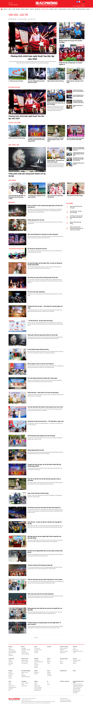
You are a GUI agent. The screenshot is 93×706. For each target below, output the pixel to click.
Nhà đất (10, 660)
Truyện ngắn (36, 660)
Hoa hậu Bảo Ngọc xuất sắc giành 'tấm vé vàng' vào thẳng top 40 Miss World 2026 (45, 263)
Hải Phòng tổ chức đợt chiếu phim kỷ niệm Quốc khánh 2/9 (44, 507)
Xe (47, 681)
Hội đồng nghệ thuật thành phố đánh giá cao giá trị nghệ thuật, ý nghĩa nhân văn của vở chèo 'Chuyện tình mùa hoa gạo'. (45, 469)
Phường (61, 661)
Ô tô (48, 683)
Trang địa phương (62, 9)
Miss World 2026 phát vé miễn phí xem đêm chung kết (43, 234)
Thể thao (69, 9)
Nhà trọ (10, 664)
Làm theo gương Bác (12, 651)
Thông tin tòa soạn (63, 698)
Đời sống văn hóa (13, 19)
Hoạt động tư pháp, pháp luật (78, 685)
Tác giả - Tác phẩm (22, 19)
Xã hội (13, 9)
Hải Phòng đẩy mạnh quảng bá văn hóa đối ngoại (41, 435)
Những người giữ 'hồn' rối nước (78, 106)
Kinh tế (9, 9)
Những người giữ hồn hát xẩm (36, 450)
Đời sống (73, 9)
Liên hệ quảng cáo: (63, 701)
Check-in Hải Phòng (37, 687)
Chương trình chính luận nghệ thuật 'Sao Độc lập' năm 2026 (32, 57)
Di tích (22, 673)
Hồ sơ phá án (75, 649)
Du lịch (48, 670)
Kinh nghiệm (49, 675)
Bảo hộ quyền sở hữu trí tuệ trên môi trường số (41, 364)
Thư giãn (35, 666)
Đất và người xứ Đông (80, 9)
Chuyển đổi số (62, 652)
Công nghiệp (23, 648)
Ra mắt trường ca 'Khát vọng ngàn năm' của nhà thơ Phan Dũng (75, 138)
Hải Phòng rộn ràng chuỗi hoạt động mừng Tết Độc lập (43, 277)
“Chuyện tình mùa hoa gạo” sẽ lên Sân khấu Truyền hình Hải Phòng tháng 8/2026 (36, 139)
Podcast (82, 6)
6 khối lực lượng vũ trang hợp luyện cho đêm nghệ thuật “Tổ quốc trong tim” (44, 623)
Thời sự (35, 684)
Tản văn (35, 663)
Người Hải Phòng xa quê (25, 676)
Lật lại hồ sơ (11, 688)
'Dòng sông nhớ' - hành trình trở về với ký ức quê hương (55, 161)
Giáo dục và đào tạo (63, 648)
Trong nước (75, 661)
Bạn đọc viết (36, 672)
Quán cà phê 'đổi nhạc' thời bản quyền (38, 493)
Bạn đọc (87, 9)
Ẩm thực (10, 676)
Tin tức (10, 648)
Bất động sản (37, 9)
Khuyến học (62, 649)
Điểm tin (35, 683)
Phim (9, 690)
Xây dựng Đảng (11, 649)
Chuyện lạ (49, 673)
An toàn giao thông (37, 688)
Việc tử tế (36, 652)
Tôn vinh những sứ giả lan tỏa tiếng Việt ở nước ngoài (42, 378)
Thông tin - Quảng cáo (64, 681)
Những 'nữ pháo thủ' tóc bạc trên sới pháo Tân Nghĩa (70, 41)
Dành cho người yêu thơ (38, 661)
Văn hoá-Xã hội (24, 685)
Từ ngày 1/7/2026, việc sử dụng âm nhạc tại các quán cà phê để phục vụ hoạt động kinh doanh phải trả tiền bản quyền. (45, 496)
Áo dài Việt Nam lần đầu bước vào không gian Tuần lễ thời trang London (17, 197)
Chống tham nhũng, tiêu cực (78, 651)
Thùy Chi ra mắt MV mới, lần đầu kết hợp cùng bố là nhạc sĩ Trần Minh (55, 139)
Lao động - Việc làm (37, 649)
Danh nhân (23, 675)
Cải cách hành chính (12, 652)
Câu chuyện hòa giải (76, 688)
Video (74, 6)
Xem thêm (36, 637)
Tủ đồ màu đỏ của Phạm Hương (75, 195)
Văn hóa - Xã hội (11, 685)
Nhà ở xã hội (11, 663)
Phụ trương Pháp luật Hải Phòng (78, 682)
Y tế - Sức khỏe (37, 648)
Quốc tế (55, 9)
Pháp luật (32, 9)
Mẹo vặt (10, 678)
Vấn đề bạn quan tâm (77, 689)
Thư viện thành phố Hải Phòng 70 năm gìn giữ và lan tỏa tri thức (45, 407)
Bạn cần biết (75, 692)
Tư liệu (48, 663)
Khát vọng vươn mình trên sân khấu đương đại (40, 594)
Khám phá (49, 672)
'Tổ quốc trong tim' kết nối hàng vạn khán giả (40, 565)
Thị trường (23, 651)
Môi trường (36, 651)
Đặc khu (61, 663)
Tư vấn (74, 652)
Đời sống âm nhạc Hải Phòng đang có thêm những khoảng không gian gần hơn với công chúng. (45, 294)
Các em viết (36, 664)
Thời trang (12, 180)
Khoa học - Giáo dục (25, 9)
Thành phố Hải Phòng (77, 660)
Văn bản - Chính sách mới (77, 684)
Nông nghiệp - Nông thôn (25, 649)
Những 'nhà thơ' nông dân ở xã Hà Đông (75, 81)
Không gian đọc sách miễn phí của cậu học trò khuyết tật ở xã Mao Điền (78, 159)
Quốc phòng (11, 655)
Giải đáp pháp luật (76, 691)
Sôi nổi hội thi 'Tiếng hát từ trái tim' (37, 248)
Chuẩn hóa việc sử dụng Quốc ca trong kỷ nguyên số (70, 63)
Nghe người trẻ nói (37, 690)
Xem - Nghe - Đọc (32, 19)
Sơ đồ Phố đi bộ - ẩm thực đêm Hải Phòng (41, 320)
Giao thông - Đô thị (24, 652)
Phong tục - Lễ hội (24, 672)
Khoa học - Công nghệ (64, 651)
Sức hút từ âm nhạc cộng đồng (36, 292)
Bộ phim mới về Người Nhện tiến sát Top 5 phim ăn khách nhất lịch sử (78, 149)
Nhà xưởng (10, 661)
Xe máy (48, 684)
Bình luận (48, 661)
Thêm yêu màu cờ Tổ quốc (16, 81)
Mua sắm (10, 675)
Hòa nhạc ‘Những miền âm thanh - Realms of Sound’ (36, 81)
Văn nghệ (51, 9)
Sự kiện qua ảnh (63, 670)
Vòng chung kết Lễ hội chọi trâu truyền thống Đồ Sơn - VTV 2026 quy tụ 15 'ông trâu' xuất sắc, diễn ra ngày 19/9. (45, 424)
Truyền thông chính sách (77, 687)
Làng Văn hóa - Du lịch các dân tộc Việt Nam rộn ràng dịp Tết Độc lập (45, 522)
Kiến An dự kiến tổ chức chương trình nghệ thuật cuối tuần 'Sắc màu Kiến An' (78, 101)
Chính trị (5, 9)
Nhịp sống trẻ (11, 673)
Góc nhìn (18, 9)
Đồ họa (74, 670)
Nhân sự (10, 654)
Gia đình (10, 672)
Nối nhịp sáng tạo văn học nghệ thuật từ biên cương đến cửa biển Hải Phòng (44, 537)
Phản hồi (35, 673)
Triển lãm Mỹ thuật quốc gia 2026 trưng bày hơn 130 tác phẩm (78, 154)
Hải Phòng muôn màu (12, 687)
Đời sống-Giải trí (37, 685)
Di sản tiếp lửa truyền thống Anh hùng (38, 349)
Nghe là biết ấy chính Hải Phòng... (55, 81)
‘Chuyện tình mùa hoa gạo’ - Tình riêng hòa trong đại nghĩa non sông (45, 307)
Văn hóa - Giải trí (44, 9)
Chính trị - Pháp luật (24, 683)
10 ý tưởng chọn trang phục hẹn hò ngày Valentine (36, 196)
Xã (60, 660)
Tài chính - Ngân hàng (25, 654)
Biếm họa (36, 667)
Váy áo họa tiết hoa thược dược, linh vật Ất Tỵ (55, 196)
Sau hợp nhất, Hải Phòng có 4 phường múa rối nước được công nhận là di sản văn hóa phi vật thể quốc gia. (45, 222)
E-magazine (78, 6)
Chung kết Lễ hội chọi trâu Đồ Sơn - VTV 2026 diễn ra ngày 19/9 (45, 421)
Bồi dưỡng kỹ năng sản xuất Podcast (78, 163)
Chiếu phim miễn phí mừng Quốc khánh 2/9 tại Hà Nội (27, 175)
